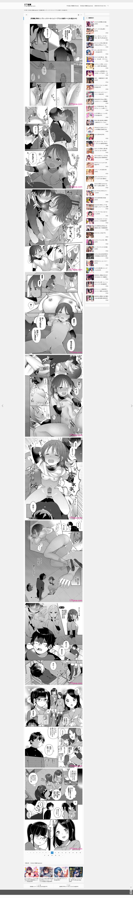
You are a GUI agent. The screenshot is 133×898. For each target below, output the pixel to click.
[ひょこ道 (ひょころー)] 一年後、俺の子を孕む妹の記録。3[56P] (75, 880)
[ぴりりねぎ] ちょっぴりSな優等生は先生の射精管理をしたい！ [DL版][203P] (31, 880)
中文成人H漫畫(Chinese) (73, 5)
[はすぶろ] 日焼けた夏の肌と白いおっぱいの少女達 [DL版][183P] (101, 150)
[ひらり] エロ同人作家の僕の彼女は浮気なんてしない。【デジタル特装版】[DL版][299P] (46, 880)
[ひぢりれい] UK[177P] (100, 233)
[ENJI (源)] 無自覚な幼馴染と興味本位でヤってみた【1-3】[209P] (101, 122)
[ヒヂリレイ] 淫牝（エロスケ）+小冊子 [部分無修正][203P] (101, 66)
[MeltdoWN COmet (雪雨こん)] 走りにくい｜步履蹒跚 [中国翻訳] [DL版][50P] (101, 101)
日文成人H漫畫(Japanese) (86, 5)
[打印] (78, 15)
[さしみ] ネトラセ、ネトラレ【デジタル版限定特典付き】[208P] (101, 143)
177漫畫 (27, 4)
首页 (26, 10)
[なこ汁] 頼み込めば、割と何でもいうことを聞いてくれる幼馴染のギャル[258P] (101, 108)
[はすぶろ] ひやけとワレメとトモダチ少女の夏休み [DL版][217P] (101, 178)
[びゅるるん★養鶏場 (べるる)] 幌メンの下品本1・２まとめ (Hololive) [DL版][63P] (101, 73)
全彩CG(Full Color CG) (100, 5)
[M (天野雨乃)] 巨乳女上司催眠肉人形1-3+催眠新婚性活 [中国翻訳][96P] (101, 227)
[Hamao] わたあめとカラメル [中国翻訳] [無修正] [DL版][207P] (101, 129)
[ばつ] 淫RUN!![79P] (99, 134)
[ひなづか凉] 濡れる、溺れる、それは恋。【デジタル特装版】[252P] (101, 59)
